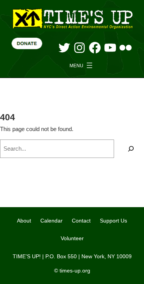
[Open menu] (82, 65)
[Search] (131, 149)
